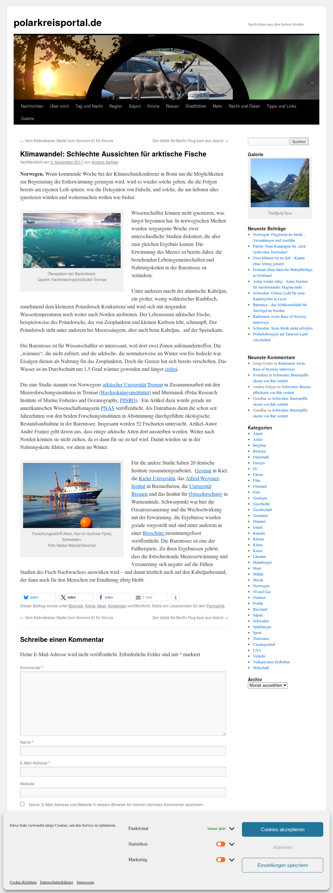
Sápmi (135, 106)
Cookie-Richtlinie (23, 882)
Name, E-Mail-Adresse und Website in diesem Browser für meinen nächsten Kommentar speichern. (116, 804)
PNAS (107, 407)
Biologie (76, 605)
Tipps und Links (282, 106)
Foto (256, 491)
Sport (257, 632)
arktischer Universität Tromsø (133, 384)
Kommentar (31, 667)
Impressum (85, 882)
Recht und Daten (244, 106)
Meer (101, 605)
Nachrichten (32, 106)
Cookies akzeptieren (282, 829)
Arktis (258, 439)
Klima (90, 605)
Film (256, 480)
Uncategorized (264, 644)
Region (115, 106)
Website (27, 783)
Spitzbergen (262, 626)
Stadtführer (195, 106)
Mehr (217, 106)
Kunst (257, 550)
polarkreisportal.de (58, 22)
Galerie (27, 118)
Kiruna (153, 106)
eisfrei (171, 368)
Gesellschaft (262, 509)
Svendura (260, 374)
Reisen (172, 106)
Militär (258, 573)
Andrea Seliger (105, 162)
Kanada (259, 532)
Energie (259, 462)
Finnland (260, 486)
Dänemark (261, 456)
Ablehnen (283, 847)
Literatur (259, 556)
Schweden (261, 620)
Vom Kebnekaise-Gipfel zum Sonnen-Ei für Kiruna (66, 140)
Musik (258, 579)
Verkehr (259, 655)
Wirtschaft (261, 667)
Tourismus (261, 638)
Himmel (259, 521)
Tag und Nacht (89, 106)
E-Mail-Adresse (35, 762)
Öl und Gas (262, 591)
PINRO (128, 400)
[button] (39, 597)
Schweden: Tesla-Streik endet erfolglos (283, 328)
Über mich (59, 106)
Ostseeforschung (205, 493)
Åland (257, 433)
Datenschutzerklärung (56, 882)
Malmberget (262, 562)
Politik (258, 603)
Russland (260, 609)
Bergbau (259, 445)
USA (257, 650)
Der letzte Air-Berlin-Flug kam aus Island (190, 140)
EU (255, 468)
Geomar (203, 470)
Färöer (258, 474)
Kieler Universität (157, 478)
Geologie (260, 497)
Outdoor (259, 597)
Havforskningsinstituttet (125, 392)
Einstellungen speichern (283, 865)
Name (26, 742)
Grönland (260, 515)
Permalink (215, 605)
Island (257, 527)
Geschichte (261, 503)
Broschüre (154, 532)
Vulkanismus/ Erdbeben (271, 661)
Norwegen (117, 605)
